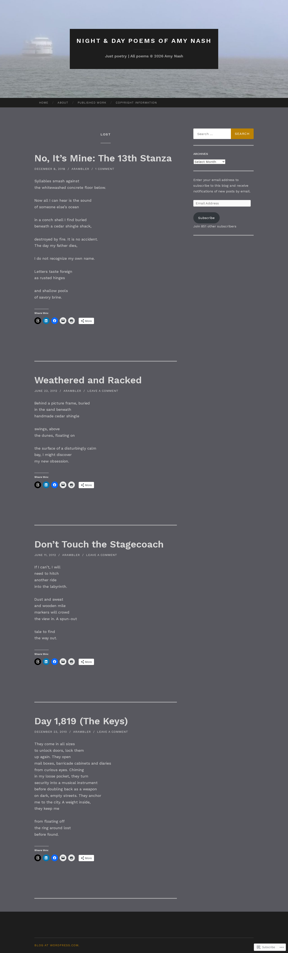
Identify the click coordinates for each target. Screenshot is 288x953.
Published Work (92, 102)
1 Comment (104, 168)
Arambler (80, 168)
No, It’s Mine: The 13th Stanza (103, 158)
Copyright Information (136, 102)
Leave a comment (102, 390)
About (63, 102)
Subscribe (206, 218)
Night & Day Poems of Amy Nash (144, 40)
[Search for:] (223, 133)
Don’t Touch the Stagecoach (99, 544)
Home (43, 102)
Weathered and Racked (88, 380)
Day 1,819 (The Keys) (81, 721)
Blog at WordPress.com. (56, 945)
